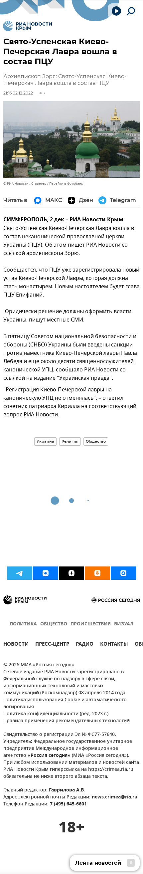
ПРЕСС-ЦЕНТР (52, 645)
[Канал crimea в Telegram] (19, 573)
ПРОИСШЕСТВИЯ (91, 624)
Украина (45, 441)
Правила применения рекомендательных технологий (66, 721)
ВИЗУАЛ (123, 624)
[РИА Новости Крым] (27, 26)
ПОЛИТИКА (23, 624)
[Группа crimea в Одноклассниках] (97, 573)
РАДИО (84, 645)
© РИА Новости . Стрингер (24, 183)
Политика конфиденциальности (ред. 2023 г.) (55, 714)
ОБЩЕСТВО (53, 624)
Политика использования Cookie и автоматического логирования (65, 703)
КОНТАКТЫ (114, 645)
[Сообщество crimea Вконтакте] (45, 573)
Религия (70, 441)
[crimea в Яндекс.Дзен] (71, 573)
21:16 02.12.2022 (18, 93)
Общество (96, 441)
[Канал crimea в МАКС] (123, 573)
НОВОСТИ (16, 645)
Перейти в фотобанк (66, 183)
